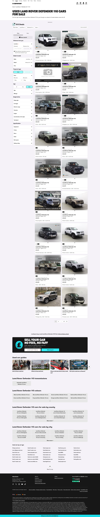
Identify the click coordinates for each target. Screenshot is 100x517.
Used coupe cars (46, 448)
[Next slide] (89, 366)
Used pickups (61, 457)
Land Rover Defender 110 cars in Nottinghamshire (40, 417)
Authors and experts (38, 479)
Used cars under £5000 (33, 459)
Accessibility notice (84, 489)
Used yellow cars (77, 459)
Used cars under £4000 (33, 457)
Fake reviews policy (66, 489)
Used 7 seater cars (16, 461)
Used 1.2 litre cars (16, 454)
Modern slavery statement (75, 489)
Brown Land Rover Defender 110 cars (59, 394)
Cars (18, 33)
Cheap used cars (16, 448)
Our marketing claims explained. (19, 500)
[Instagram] (19, 484)
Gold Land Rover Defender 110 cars (78, 394)
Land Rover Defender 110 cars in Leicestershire (78, 412)
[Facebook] (13, 484)
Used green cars (46, 457)
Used (16, 0)
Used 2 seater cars (16, 457)
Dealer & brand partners (59, 478)
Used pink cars (61, 459)
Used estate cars (46, 454)
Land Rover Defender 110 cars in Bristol (78, 432)
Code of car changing (84, 491)
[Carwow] (17, 3)
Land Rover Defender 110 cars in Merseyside (22, 417)
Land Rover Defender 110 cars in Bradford (59, 432)
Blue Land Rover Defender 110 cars (40, 394)
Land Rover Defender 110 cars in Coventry (40, 436)
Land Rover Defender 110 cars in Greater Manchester (59, 412)
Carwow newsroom (38, 481)
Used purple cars (62, 461)
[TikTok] (25, 484)
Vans (31, 0)
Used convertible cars (32, 461)
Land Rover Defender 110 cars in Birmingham (22, 432)
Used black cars (31, 454)
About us (36, 476)
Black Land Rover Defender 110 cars (22, 394)
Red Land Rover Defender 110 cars (78, 398)
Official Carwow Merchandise (40, 483)
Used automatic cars (32, 452)
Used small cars (77, 452)
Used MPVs (60, 452)
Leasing (20, 0)
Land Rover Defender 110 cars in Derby (59, 436)
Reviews (39, 0)
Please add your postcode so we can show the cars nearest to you (22, 52)
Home (13, 6)
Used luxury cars (62, 448)
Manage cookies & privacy (41, 489)
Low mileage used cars (17, 450)
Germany (19, 494)
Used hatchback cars (47, 459)
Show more (50, 420)
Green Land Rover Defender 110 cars (22, 398)
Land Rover (18, 6)
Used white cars (77, 457)
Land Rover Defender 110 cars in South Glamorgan (59, 417)
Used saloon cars (77, 450)
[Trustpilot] (80, 480)
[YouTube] (22, 484)
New (13, 0)
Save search (24, 37)
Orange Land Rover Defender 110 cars (59, 398)
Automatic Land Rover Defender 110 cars (22, 383)
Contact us (37, 478)
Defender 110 (24, 6)
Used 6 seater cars (16, 459)
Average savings (15, 502)
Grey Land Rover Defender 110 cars (40, 398)
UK (14, 494)
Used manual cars (62, 450)
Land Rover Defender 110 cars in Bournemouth (40, 432)
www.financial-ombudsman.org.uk (79, 508)
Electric (25, 0)
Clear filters (15, 27)
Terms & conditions (32, 489)
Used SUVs (76, 454)
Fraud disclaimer (49, 489)
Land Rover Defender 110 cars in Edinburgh (78, 436)
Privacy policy (60, 489)
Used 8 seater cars (32, 448)
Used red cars (77, 448)
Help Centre (15, 476)
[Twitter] (16, 484)
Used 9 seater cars (32, 450)
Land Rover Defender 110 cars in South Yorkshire (78, 417)
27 (64, 321)
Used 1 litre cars (15, 452)
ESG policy (55, 489)
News (35, 0)
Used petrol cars (62, 454)
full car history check (63, 334)
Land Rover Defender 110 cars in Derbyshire (22, 412)
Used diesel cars (46, 450)
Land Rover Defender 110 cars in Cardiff (21, 436)
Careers (56, 476)
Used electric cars (47, 452)
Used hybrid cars (47, 461)
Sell (28, 0)
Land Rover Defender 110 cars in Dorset (40, 412)
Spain (25, 494)
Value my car (50, 349)
